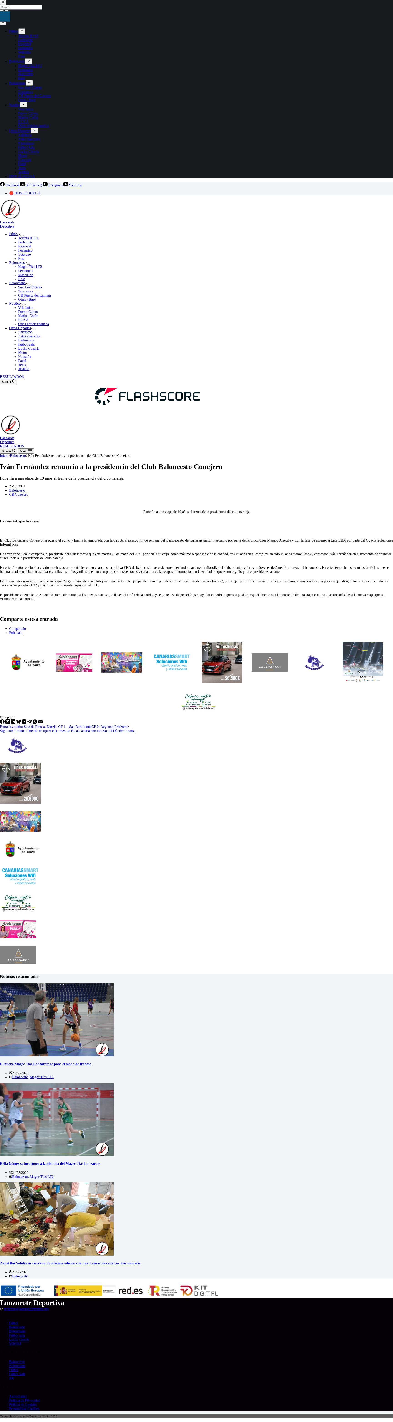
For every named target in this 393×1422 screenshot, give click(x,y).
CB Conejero (18, 494)
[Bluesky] (19, 723)
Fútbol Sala (26, 344)
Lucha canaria (19, 1339)
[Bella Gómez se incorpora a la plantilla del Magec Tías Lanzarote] (57, 1155)
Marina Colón (28, 316)
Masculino (25, 275)
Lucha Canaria (28, 348)
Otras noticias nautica (33, 324)
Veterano (24, 254)
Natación (24, 357)
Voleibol (15, 1343)
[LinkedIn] (13, 723)
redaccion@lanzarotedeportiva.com (26, 1309)
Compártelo (17, 629)
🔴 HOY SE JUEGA (24, 193)
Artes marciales (29, 336)
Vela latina (25, 307)
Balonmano (17, 283)
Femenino (25, 250)
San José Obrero (30, 287)
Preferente (25, 242)
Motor (22, 352)
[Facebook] (2, 723)
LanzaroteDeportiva (7, 224)
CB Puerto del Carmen (34, 295)
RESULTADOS (12, 376)
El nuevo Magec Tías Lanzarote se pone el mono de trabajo (45, 1064)
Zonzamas (25, 291)
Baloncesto (17, 263)
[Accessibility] (5, 16)
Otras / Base (27, 299)
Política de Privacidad (24, 1400)
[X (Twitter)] (8, 723)
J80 (11, 1378)
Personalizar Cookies (24, 1408)
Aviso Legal (18, 1396)
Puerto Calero (28, 312)
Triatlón (23, 369)
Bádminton (26, 340)
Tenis (22, 365)
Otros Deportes (20, 328)
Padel (22, 361)
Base (21, 258)
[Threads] (24, 723)
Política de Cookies (23, 1404)
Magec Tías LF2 (30, 267)
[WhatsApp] (35, 723)
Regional (24, 246)
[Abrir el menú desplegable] (22, 235)
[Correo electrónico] (40, 723)
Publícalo (16, 633)
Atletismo (25, 332)
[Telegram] (30, 723)
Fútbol (13, 234)
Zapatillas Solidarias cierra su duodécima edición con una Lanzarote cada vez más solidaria (70, 1263)
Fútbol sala (17, 1335)
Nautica (14, 303)
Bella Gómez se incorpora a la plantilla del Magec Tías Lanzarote (50, 1163)
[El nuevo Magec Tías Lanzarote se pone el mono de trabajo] (57, 1055)
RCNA (23, 320)
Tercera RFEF (28, 238)
